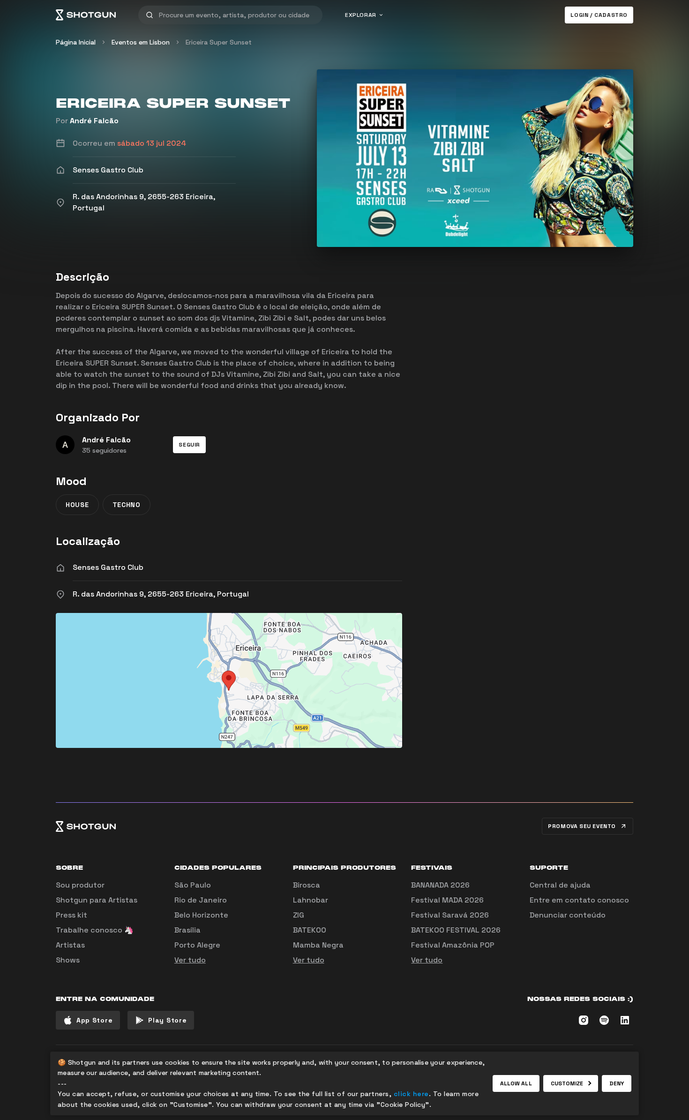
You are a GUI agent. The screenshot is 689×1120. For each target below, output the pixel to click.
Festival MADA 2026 (447, 900)
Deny (616, 1083)
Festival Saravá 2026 (450, 915)
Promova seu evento (582, 826)
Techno (126, 504)
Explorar (360, 15)
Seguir (189, 444)
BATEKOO (309, 930)
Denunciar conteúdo (568, 915)
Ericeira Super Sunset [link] (219, 42)
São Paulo (192, 885)
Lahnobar (310, 900)
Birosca (306, 885)
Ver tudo (190, 960)
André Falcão (94, 121)
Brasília (187, 930)
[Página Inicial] (86, 15)
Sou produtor (80, 885)
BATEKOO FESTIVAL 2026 (456, 930)
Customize (567, 1083)
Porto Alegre (197, 945)
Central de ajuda (560, 885)
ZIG (298, 915)
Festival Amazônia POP (452, 945)
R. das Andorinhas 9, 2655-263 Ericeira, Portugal (161, 594)
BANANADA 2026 (440, 885)
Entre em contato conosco (579, 900)
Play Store (167, 1020)
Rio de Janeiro (200, 900)
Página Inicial (76, 42)
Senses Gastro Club (108, 567)
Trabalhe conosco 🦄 (95, 930)
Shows (68, 960)
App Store (94, 1020)
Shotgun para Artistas (96, 900)
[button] (189, 444)
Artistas (70, 945)
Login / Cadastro (599, 15)
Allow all (516, 1083)
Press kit (71, 915)
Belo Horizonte (201, 915)
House (77, 504)
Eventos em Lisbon (141, 42)
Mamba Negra (318, 945)
